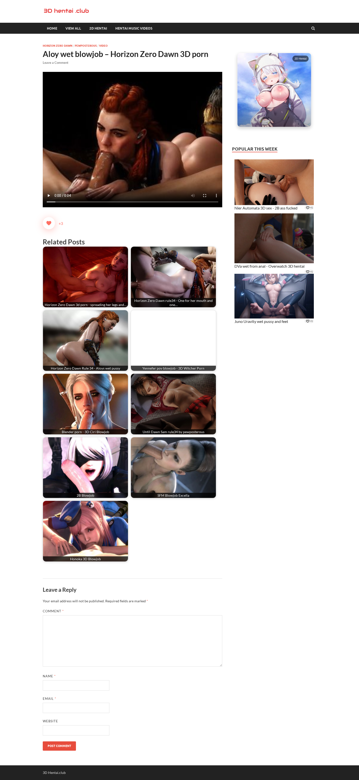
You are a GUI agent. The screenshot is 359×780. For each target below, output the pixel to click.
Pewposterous (86, 45)
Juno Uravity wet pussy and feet (261, 321)
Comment (53, 611)
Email (49, 699)
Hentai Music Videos (133, 28)
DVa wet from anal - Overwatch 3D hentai (269, 266)
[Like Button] (49, 223)
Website (50, 721)
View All (73, 28)
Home (52, 28)
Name (49, 676)
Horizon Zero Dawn (57, 45)
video (103, 45)
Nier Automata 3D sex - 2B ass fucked (265, 208)
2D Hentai (98, 28)
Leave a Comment (55, 63)
